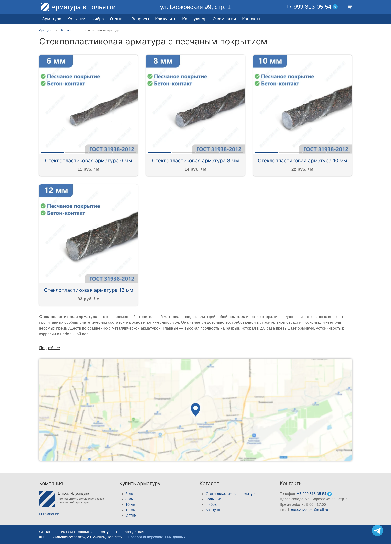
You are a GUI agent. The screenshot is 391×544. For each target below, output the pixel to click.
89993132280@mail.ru (309, 510)
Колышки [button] (76, 18)
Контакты (251, 18)
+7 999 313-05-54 (309, 6)
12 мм (130, 510)
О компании (224, 18)
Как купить (214, 510)
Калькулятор (194, 18)
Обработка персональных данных (157, 537)
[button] (349, 6)
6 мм (129, 494)
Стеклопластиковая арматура (231, 494)
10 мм (130, 504)
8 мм (129, 499)
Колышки (213, 499)
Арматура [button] (51, 18)
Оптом (130, 515)
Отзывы (117, 18)
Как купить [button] (165, 18)
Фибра (97, 18)
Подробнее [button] (49, 348)
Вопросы (140, 18)
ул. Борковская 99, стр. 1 (195, 6)
